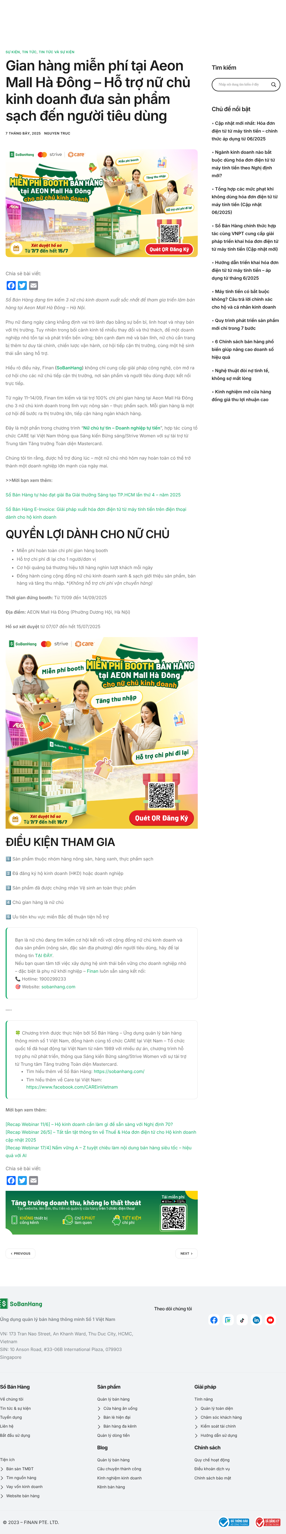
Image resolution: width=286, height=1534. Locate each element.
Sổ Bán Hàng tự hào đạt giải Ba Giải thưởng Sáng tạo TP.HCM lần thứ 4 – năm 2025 (93, 494)
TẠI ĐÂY (43, 955)
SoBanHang (69, 367)
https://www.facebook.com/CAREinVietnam (72, 1087)
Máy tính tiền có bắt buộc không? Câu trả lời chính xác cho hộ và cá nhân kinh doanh (244, 299)
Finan (92, 971)
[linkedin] (256, 1319)
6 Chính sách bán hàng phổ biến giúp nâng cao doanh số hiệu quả (243, 349)
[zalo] (228, 1319)
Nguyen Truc (57, 133)
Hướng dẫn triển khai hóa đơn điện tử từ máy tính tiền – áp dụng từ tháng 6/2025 (245, 270)
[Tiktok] (242, 1319)
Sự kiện (13, 52)
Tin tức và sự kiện (57, 52)
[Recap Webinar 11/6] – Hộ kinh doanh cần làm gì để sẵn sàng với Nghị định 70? (89, 1124)
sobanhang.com (58, 986)
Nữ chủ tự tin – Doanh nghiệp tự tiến (121, 428)
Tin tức (29, 52)
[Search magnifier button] (274, 85)
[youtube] (270, 1319)
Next (184, 1253)
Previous (22, 1253)
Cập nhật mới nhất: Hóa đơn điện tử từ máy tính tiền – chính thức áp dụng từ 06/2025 (245, 131)
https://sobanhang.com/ (119, 1071)
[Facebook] (214, 1319)
